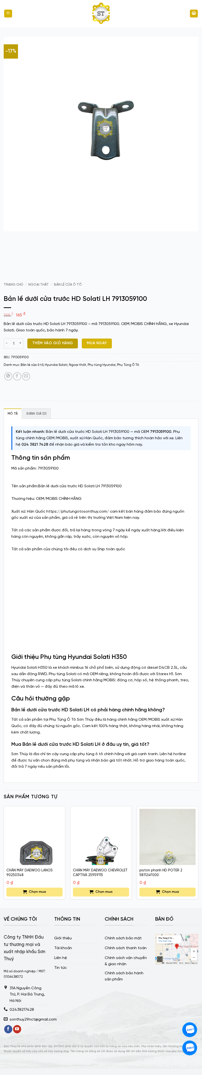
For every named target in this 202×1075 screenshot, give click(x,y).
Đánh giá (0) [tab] (36, 413)
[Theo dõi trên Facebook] (8, 1029)
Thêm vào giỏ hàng (52, 343)
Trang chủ (13, 284)
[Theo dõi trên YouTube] (17, 1029)
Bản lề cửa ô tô (68, 284)
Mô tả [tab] (13, 413)
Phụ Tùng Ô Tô (128, 365)
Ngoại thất (38, 284)
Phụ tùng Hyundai (102, 365)
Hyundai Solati (56, 365)
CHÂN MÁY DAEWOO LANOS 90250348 (29, 872)
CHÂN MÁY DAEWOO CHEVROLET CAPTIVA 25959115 (100, 872)
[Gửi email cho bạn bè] (26, 376)
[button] (8, 14)
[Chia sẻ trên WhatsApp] (8, 376)
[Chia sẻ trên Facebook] (17, 376)
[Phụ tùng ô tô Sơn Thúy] (101, 13)
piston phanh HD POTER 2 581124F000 (160, 872)
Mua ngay (97, 343)
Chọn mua (37, 892)
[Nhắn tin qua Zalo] (190, 1030)
